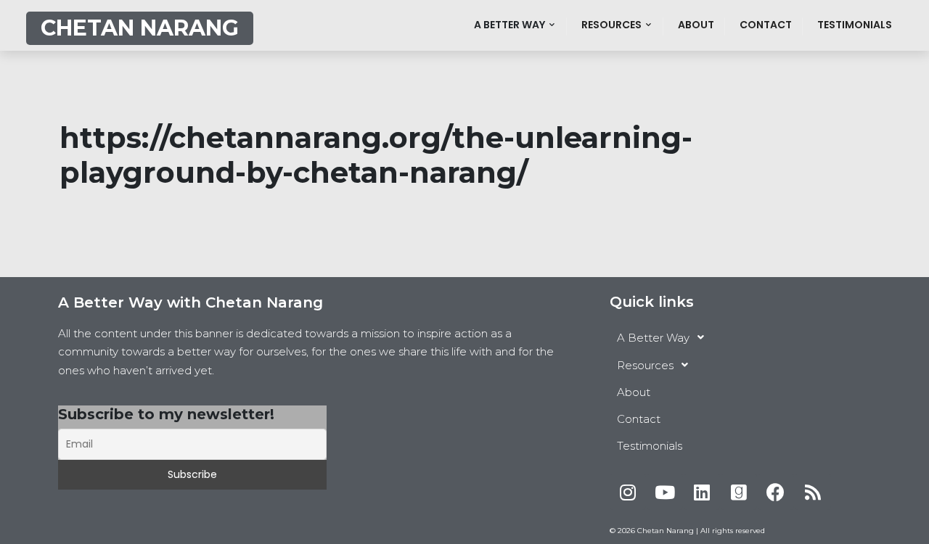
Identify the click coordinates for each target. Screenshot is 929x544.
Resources (611, 24)
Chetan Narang (140, 28)
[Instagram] (628, 492)
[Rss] (813, 492)
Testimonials (854, 24)
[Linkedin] (702, 492)
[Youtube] (665, 492)
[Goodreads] (739, 492)
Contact (766, 24)
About (696, 24)
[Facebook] (776, 492)
